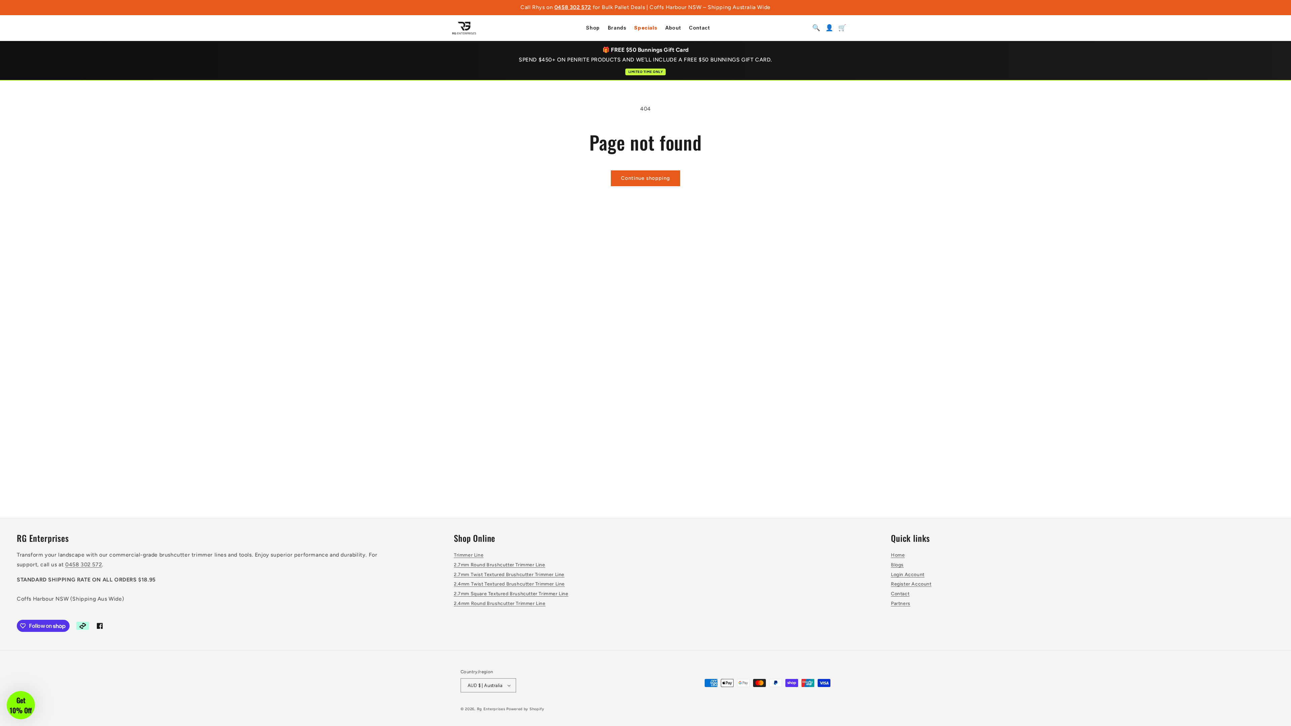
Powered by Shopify (525, 709)
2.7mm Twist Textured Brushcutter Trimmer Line (509, 574)
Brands (617, 28)
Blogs (897, 565)
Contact (699, 28)
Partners (900, 603)
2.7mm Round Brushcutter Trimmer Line (499, 565)
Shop (592, 28)
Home (898, 555)
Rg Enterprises (491, 709)
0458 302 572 (572, 7)
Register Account (911, 584)
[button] (21, 705)
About (673, 28)
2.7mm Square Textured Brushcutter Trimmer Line (511, 594)
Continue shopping (645, 178)
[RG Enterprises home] (464, 27)
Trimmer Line (468, 555)
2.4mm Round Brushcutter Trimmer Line (500, 603)
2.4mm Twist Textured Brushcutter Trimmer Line (509, 584)
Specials (645, 28)
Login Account (908, 574)
